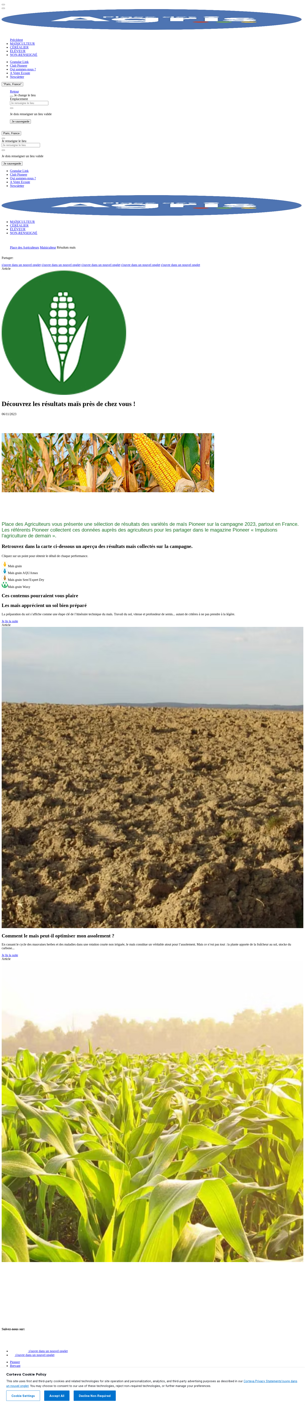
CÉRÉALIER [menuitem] (19, 47)
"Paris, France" (12, 84)
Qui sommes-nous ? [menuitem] (23, 69)
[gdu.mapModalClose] (11, 96)
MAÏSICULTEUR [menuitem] (22, 43)
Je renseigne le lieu (14, 141)
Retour (14, 91)
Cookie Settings (23, 1395)
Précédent (16, 40)
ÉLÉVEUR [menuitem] (18, 51)
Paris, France (11, 133)
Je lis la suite (10, 621)
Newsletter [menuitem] (17, 77)
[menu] (3, 4)
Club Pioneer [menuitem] (18, 65)
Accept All (56, 1395)
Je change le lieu (25, 95)
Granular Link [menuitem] (19, 62)
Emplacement (19, 99)
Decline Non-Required (95, 1395)
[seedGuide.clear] (11, 108)
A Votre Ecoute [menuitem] (20, 73)
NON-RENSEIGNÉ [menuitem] (23, 55)
